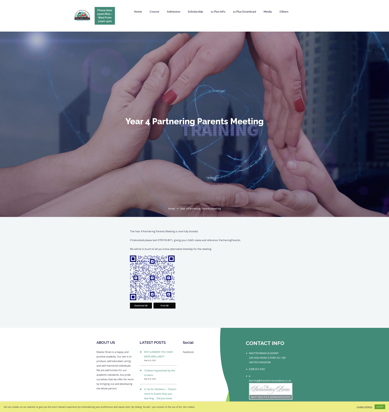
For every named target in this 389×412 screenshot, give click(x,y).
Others (283, 11)
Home (138, 11)
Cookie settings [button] (364, 406)
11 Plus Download (244, 11)
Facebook (188, 352)
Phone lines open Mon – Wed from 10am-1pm (104, 16)
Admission (173, 11)
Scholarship (195, 11)
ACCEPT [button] (379, 406)
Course (154, 11)
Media (268, 11)
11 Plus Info (218, 11)
